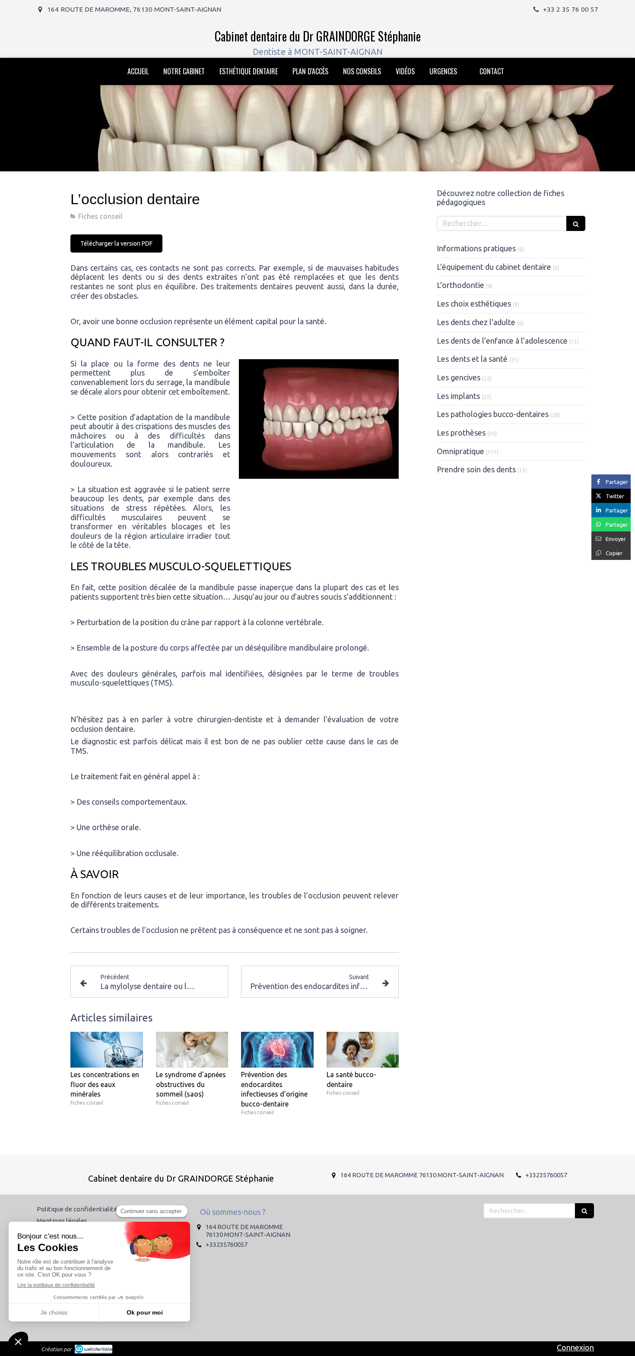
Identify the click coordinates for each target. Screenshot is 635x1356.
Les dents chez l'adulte (476, 322)
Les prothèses (461, 432)
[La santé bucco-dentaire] (363, 1050)
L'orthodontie (460, 285)
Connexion (575, 1347)
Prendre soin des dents (476, 469)
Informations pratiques (476, 248)
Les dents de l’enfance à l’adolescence (502, 340)
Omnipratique (460, 451)
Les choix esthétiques (474, 303)
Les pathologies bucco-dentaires (493, 414)
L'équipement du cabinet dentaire (494, 266)
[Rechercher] (575, 223)
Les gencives (458, 377)
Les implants (458, 396)
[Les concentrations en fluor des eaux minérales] (106, 1050)
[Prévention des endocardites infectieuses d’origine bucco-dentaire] (277, 1050)
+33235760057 (546, 1175)
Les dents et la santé (472, 358)
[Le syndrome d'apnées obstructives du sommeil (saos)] (192, 1050)
